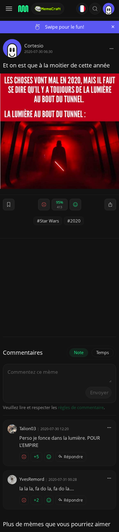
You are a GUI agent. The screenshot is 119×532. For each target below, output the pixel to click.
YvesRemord (31, 479)
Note (78, 352)
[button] (95, 8)
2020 (75, 221)
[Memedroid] (22, 8)
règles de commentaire (81, 407)
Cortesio (33, 45)
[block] (111, 48)
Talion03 (27, 428)
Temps (102, 352)
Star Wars (49, 221)
